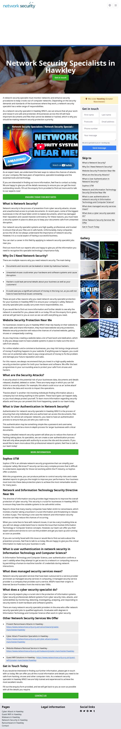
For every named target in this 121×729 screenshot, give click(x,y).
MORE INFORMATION (41, 452)
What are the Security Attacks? (95, 174)
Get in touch (60, 77)
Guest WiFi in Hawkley (12, 714)
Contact (5, 725)
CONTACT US (41, 695)
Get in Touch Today (90, 227)
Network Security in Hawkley (15, 720)
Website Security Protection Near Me (98, 170)
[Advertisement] (60, 28)
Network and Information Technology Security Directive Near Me (99, 191)
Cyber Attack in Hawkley (12, 711)
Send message (99, 148)
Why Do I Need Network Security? (97, 166)
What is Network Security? (94, 162)
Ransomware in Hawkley (13, 723)
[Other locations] (109, 5)
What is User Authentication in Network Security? (95, 180)
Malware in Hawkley (11, 717)
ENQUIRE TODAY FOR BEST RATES (40, 197)
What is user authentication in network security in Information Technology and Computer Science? (98, 199)
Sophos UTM (88, 185)
